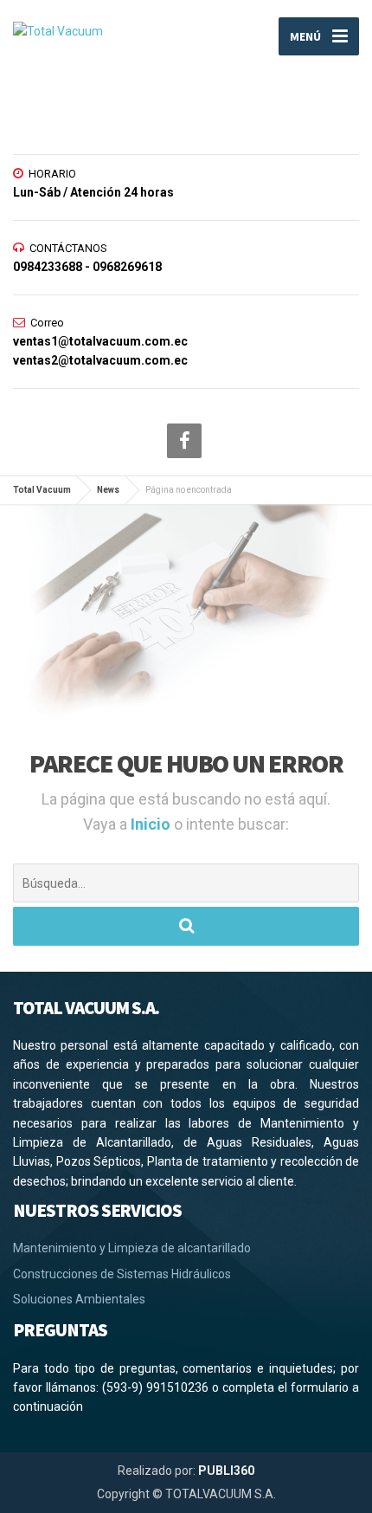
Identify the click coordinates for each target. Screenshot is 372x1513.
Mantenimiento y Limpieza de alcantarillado (132, 1248)
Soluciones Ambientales (79, 1299)
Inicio (152, 824)
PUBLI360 (226, 1470)
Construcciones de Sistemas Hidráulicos (122, 1274)
